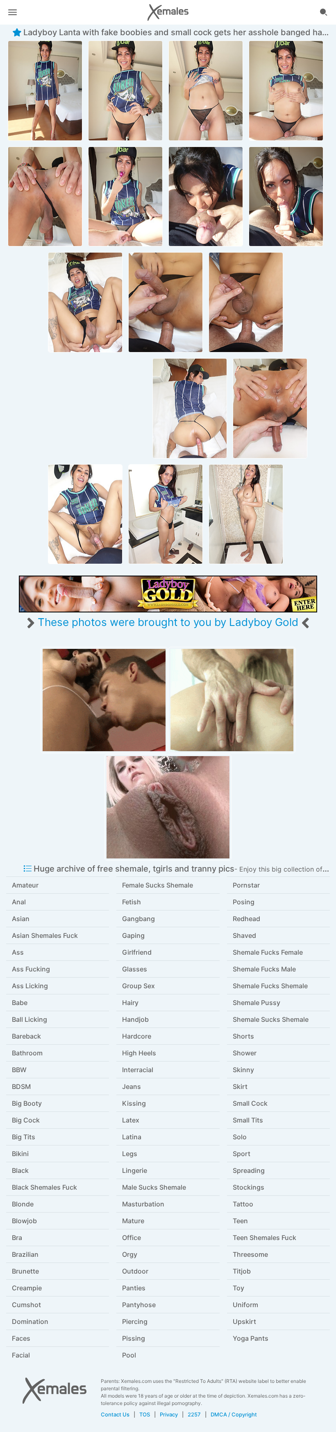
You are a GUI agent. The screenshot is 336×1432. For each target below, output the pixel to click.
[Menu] (12, 12)
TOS (144, 1414)
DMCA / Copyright (234, 1414)
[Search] (324, 12)
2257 (194, 1414)
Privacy (169, 1414)
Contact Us (115, 1414)
